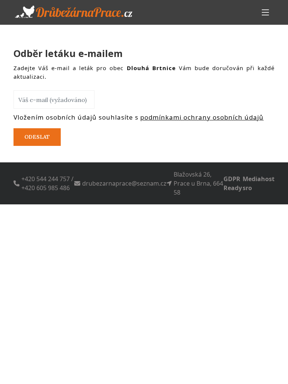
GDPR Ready (233, 183)
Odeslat (37, 137)
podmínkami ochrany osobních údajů (202, 117)
